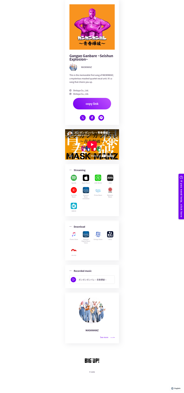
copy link (92, 103)
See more (104, 337)
